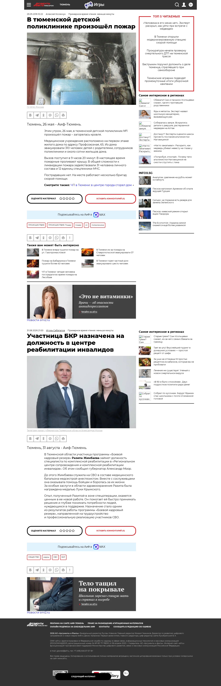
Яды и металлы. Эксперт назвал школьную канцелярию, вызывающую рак (171, 114)
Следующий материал (83, 676)
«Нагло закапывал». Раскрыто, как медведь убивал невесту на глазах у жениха (173, 148)
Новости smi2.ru (38, 320)
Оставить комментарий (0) (110, 199)
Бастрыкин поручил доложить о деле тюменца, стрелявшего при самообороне (166, 67)
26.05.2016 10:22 (35, 14)
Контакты (104, 627)
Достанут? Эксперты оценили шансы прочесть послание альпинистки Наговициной (174, 137)
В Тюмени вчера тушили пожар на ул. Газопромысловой (60, 251)
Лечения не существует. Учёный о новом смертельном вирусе (172, 371)
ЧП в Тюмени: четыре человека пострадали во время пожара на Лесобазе (59, 275)
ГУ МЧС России (35, 107)
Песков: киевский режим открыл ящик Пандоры (170, 212)
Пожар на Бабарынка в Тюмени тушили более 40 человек (59, 262)
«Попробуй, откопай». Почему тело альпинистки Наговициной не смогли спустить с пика (173, 160)
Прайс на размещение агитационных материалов (115, 623)
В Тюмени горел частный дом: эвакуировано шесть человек (112, 262)
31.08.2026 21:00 (35, 330)
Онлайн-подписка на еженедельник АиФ (72, 627)
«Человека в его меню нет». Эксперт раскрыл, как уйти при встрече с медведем (166, 26)
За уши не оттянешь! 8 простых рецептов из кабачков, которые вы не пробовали (174, 362)
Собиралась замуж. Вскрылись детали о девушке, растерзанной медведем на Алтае (171, 125)
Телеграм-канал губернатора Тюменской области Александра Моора (64, 430)
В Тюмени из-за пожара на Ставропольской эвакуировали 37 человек (114, 252)
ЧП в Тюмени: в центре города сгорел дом (101, 185)
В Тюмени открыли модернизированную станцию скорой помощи (166, 39)
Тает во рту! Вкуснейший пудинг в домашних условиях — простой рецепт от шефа (172, 350)
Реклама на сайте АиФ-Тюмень (67, 623)
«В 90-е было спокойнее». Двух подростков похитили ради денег (172, 383)
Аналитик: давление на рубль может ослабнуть (172, 178)
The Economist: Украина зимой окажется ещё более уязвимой (169, 224)
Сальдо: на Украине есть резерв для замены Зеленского (172, 201)
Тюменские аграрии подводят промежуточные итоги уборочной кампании (166, 81)
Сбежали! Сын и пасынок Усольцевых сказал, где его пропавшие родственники (174, 103)
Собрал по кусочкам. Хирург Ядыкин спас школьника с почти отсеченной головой (174, 396)
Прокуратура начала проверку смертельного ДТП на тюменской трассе (166, 53)
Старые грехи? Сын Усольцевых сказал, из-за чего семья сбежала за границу (173, 339)
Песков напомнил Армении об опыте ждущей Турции (173, 190)
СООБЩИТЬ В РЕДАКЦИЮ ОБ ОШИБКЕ (132, 627)
